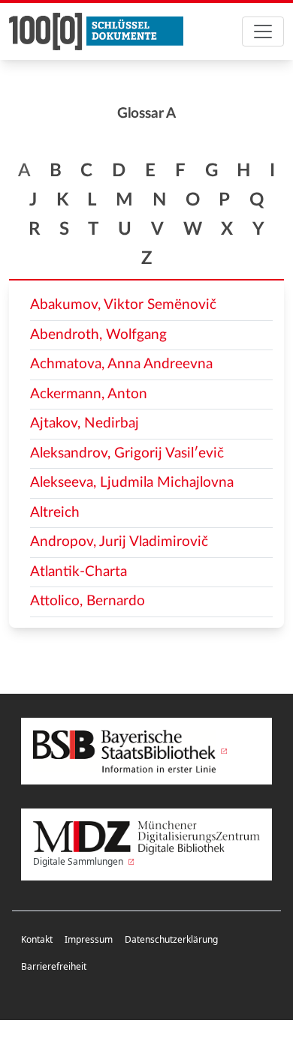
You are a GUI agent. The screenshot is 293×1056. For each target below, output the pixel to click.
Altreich (55, 513)
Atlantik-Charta (78, 572)
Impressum (89, 939)
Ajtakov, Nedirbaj (84, 423)
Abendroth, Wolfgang (98, 335)
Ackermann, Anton (88, 394)
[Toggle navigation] (263, 31)
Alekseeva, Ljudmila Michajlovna (132, 483)
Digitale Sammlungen (79, 861)
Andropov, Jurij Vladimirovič (119, 542)
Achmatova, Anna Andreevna (121, 364)
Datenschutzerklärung (171, 939)
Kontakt (37, 939)
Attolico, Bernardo (87, 601)
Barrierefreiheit (53, 966)
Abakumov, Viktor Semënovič (123, 305)
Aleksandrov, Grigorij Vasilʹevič (127, 453)
